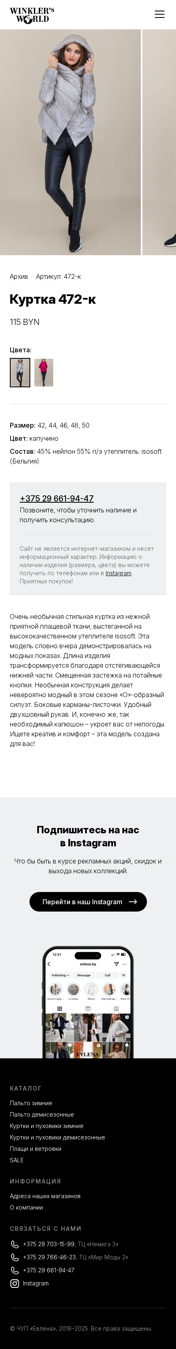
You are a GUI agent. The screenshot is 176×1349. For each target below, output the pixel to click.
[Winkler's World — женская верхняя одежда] (32, 22)
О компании (26, 1207)
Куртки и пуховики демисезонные (57, 1137)
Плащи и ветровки (35, 1148)
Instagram (118, 573)
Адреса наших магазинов (45, 1195)
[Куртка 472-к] (20, 373)
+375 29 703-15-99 (48, 1244)
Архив (19, 276)
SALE (17, 1160)
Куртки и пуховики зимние (46, 1125)
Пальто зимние (31, 1103)
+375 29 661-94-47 (57, 498)
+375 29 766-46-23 (49, 1257)
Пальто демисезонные (42, 1114)
